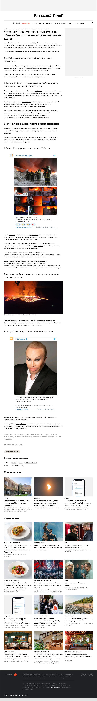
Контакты (25, 695)
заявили (19, 263)
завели (35, 139)
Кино (66, 543)
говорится (39, 417)
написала (41, 66)
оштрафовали (21, 424)
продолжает (38, 246)
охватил (20, 237)
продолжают (14, 106)
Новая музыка (39, 543)
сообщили (15, 254)
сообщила (38, 91)
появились (33, 74)
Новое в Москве (9, 652)
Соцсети (37, 498)
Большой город (8, 674)
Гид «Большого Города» (12, 543)
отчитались (26, 102)
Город (6, 498)
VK (83, 674)
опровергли (30, 77)
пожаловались (13, 117)
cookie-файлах (54, 687)
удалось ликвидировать (18, 239)
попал (16, 137)
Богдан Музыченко (27, 29)
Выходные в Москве (41, 616)
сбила (15, 70)
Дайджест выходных (12, 29)
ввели (26, 321)
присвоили (34, 235)
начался (12, 235)
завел (12, 266)
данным (9, 243)
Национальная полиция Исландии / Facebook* (22, 315)
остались (15, 115)
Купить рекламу (79, 77)
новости (14, 462)
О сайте (6, 695)
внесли (30, 128)
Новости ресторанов (11, 580)
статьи (36, 266)
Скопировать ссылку (12, 452)
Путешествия (69, 616)
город (20, 462)
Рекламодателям (15, 695)
